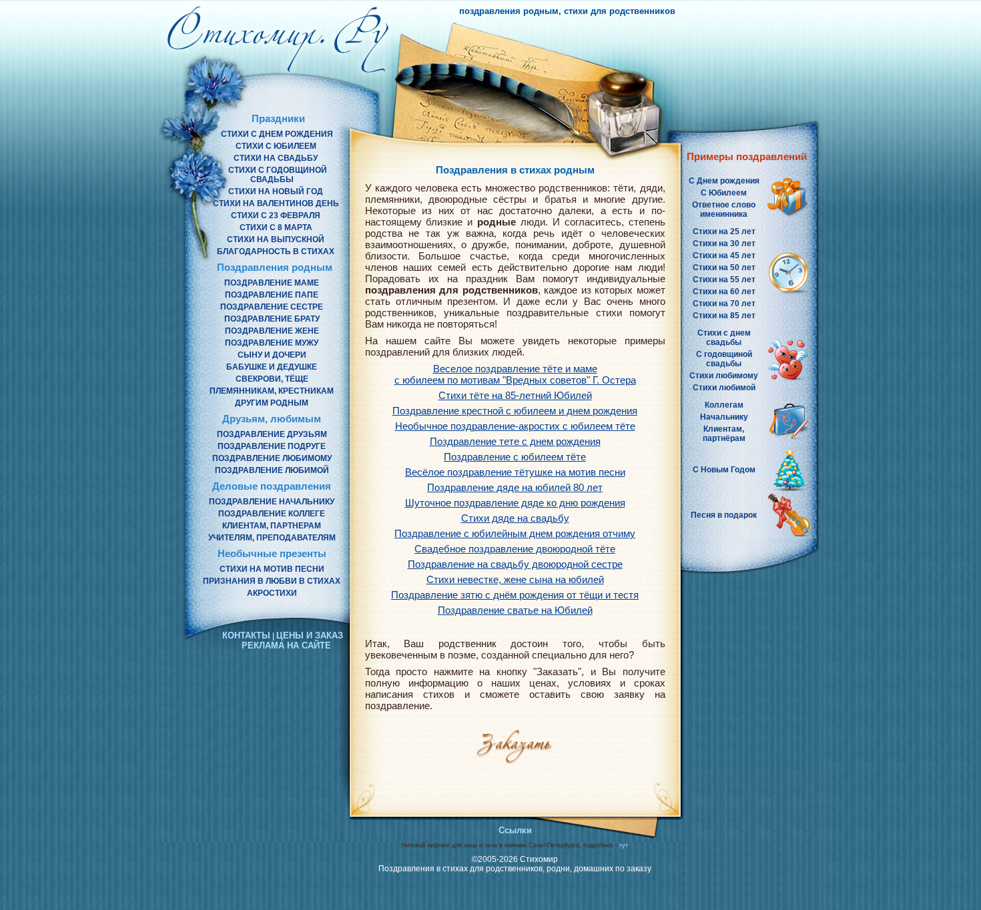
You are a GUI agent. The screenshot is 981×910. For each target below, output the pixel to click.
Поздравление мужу (271, 343)
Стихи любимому (723, 375)
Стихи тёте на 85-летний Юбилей (515, 395)
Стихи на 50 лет (724, 267)
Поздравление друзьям (272, 434)
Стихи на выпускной (275, 239)
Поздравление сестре (271, 307)
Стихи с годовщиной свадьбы (277, 174)
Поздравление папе (271, 295)
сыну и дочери (272, 355)
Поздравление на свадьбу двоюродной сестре (515, 564)
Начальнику (724, 417)
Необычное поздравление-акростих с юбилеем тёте (515, 426)
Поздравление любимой (272, 470)
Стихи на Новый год (275, 191)
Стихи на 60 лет (724, 291)
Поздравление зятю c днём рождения (515, 594)
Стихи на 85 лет (724, 315)
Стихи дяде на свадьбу (515, 518)
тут (623, 845)
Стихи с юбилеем (276, 146)
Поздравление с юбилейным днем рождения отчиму (514, 533)
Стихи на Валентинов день (276, 203)
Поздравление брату (272, 319)
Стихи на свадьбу (276, 158)
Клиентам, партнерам (271, 525)
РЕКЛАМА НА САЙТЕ (286, 645)
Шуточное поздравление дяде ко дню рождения (515, 502)
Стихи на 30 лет (724, 243)
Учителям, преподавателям (272, 537)
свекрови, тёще (272, 379)
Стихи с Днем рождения (277, 134)
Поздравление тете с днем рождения (515, 441)
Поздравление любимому (272, 458)
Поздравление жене (272, 331)
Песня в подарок (724, 515)
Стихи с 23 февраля (275, 215)
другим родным (271, 403)
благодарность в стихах (275, 251)
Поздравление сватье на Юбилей (515, 610)
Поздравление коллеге (271, 513)
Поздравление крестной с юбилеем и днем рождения (514, 410)
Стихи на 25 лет (724, 231)
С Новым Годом (724, 469)
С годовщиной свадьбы (724, 359)
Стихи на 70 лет (724, 303)
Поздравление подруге (272, 446)
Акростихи (272, 593)
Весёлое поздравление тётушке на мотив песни (515, 472)
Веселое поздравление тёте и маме (515, 374)
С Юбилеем (724, 192)
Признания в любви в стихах (271, 581)
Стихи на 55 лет (724, 279)
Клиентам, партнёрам (724, 433)
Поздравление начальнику (271, 501)
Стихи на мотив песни (272, 569)
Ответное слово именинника (723, 209)
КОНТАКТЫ (246, 635)
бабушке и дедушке (271, 367)
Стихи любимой (724, 387)
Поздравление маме (271, 283)
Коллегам (724, 405)
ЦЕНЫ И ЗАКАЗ (309, 635)
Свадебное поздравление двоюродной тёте (514, 548)
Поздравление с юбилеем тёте (515, 456)
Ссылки (515, 830)
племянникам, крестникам (272, 391)
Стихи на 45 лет (724, 255)
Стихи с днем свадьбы (724, 337)
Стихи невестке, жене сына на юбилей (515, 579)
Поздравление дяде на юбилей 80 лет (515, 487)
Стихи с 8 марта (276, 227)
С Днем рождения (724, 180)
